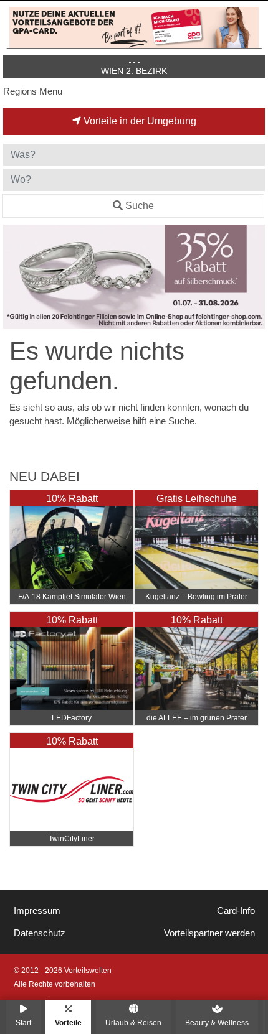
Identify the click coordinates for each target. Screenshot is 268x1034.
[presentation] (15, 277)
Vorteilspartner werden (209, 933)
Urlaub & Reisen (133, 1022)
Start (23, 1022)
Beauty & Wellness (217, 1022)
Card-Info (236, 911)
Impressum (37, 911)
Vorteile (68, 1022)
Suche (139, 205)
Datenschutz (39, 933)
